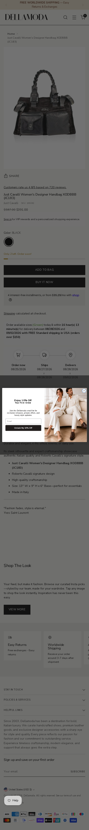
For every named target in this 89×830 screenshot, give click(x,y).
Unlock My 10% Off (23, 428)
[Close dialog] (84, 390)
